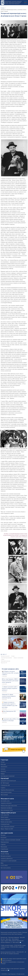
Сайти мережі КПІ (5, 814)
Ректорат (3, 762)
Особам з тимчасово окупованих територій (10, 839)
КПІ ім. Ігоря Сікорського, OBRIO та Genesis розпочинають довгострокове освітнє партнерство (10, 681)
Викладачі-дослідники (6, 856)
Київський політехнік (5, 661)
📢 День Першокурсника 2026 (9, 711)
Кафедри (3, 773)
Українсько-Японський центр (7, 790)
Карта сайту (8, 939)
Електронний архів (5, 824)
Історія (12, 656)
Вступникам (3, 837)
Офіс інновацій (4, 794)
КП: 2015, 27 (3, 654)
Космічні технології (5, 656)
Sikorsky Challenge (5, 853)
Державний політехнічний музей (8, 780)
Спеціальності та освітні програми (8, 860)
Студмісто (3, 787)
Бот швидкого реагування (13, 953)
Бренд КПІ (22, 937)
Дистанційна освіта (5, 800)
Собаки (2, 659)
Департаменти (4, 766)
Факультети (3, 771)
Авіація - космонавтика (18, 657)
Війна (2, 863)
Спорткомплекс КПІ (5, 785)
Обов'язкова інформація (13, 937)
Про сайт (3, 939)
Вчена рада (3, 764)
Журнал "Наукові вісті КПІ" (7, 828)
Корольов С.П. (4, 662)
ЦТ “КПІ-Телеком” (5, 783)
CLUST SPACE (4, 865)
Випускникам (4, 846)
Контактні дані (4, 937)
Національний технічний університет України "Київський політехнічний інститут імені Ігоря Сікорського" (13, 2)
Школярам (3, 835)
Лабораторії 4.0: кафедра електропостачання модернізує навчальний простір (9, 696)
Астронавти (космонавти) (6, 657)
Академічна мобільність (6, 803)
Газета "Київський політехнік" (8, 826)
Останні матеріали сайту (10, 669)
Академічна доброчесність (7, 858)
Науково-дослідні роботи (6, 821)
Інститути (3, 769)
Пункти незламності (6, 960)
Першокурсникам (5, 842)
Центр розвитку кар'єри (6, 792)
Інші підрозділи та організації (7, 776)
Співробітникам (4, 849)
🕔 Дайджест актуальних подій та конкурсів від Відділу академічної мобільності (9, 688)
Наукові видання (4, 817)
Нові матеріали (15, 939)
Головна (2, 8)
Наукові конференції (5, 819)
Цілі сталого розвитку (6, 867)
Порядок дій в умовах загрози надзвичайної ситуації (14, 958)
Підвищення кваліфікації (6, 807)
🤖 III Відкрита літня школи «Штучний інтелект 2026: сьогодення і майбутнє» (10, 673)
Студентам (3, 844)
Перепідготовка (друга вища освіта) (9, 805)
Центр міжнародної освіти (7, 810)
